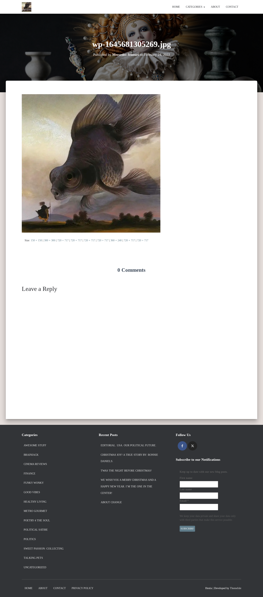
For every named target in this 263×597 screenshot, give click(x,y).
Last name (186, 489)
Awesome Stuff (35, 445)
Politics (30, 539)
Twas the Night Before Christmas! (126, 470)
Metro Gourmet (35, 511)
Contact (232, 6)
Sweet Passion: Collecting (44, 548)
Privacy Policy (82, 588)
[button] (204, 6)
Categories (194, 6)
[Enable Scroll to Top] (255, 589)
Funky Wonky (34, 482)
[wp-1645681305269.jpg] (91, 163)
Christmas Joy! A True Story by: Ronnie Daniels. (129, 458)
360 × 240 (116, 240)
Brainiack (31, 454)
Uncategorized (35, 567)
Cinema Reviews (35, 464)
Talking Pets (33, 557)
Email (184, 500)
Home (176, 6)
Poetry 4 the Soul (37, 520)
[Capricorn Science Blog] (26, 7)
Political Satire (36, 529)
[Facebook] (182, 446)
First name (186, 478)
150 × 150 (36, 240)
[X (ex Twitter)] (192, 446)
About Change (111, 502)
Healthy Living (35, 501)
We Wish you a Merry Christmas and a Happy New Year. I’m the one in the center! (128, 486)
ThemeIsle (235, 588)
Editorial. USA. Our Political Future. (128, 445)
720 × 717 (63, 240)
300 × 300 (49, 240)
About (215, 6)
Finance (29, 473)
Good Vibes (32, 492)
